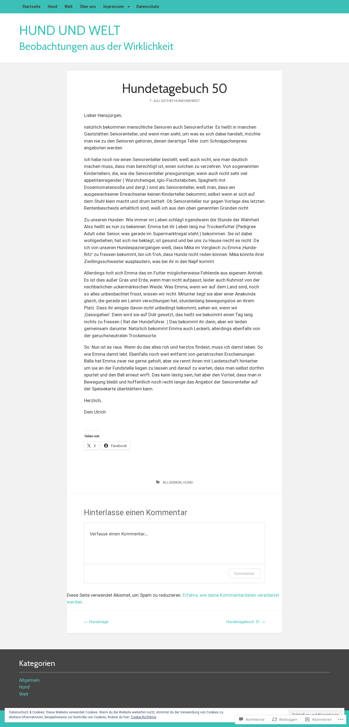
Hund (188, 482)
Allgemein (172, 482)
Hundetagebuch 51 (245, 621)
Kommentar (244, 573)
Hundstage (96, 621)
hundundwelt (187, 101)
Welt (23, 694)
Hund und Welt (70, 30)
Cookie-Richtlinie (143, 717)
